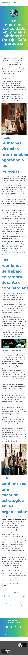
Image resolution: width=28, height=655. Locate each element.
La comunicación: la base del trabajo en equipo (13, 253)
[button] (14, 3)
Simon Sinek (9, 540)
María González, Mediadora (10, 583)
